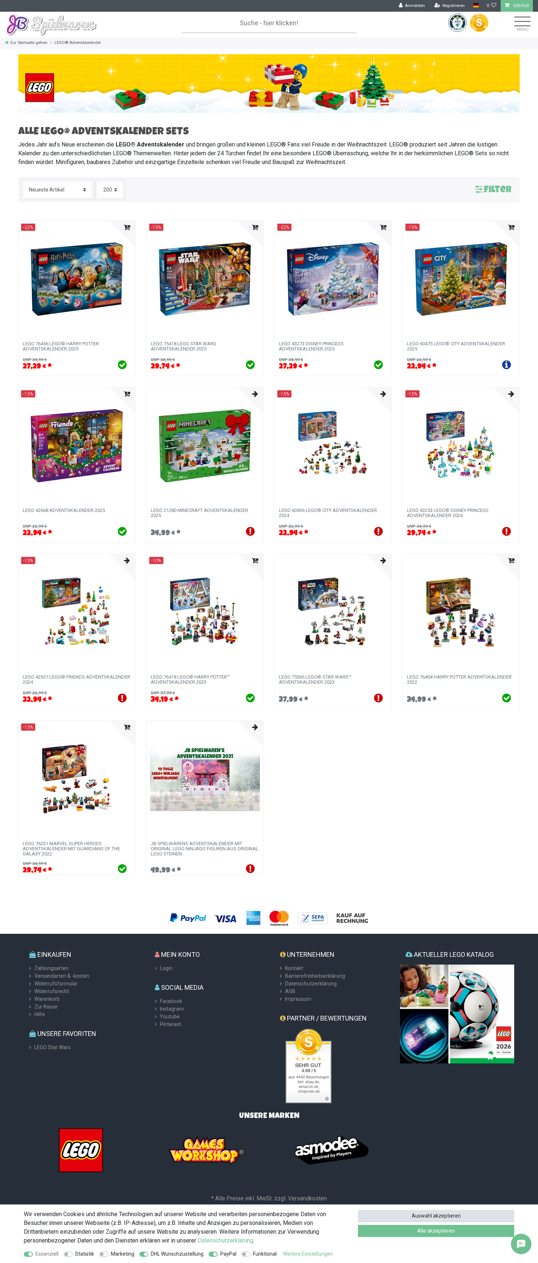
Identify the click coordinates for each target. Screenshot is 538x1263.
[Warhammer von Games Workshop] (206, 1150)
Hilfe (39, 1014)
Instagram (172, 1009)
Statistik (84, 1254)
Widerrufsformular (56, 984)
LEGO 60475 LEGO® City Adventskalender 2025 (456, 346)
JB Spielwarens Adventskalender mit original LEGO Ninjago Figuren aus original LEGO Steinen (204, 849)
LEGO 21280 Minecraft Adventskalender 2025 (199, 513)
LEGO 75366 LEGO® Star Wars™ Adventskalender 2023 (315, 680)
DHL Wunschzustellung (177, 1254)
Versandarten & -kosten (61, 976)
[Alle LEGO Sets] (81, 1150)
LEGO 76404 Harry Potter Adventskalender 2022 (459, 680)
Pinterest (170, 1024)
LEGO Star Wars (52, 1047)
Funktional (265, 1254)
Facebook (171, 1001)
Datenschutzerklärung (311, 984)
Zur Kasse (45, 1007)
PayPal (228, 1254)
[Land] (475, 5)
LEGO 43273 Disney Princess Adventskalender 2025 (311, 346)
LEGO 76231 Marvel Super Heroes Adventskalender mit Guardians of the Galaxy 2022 (71, 849)
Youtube (170, 1016)
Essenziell (47, 1254)
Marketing (122, 1254)
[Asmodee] (331, 1150)
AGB (290, 991)
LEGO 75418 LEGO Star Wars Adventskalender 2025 (183, 346)
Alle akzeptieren (436, 1231)
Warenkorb (47, 999)
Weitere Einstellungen (308, 1254)
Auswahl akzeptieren (436, 1216)
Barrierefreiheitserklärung (315, 976)
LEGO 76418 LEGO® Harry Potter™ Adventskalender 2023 (190, 680)
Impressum (298, 999)
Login (166, 968)
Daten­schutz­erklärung (225, 1240)
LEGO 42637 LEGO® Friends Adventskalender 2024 (76, 680)
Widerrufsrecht (51, 991)
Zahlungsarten (51, 968)
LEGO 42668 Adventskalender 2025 (64, 510)
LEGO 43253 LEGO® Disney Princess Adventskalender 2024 (448, 513)
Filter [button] (498, 190)
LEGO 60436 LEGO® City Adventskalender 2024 (328, 513)
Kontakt (294, 968)
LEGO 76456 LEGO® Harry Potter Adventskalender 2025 (61, 346)
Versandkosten (307, 1198)
